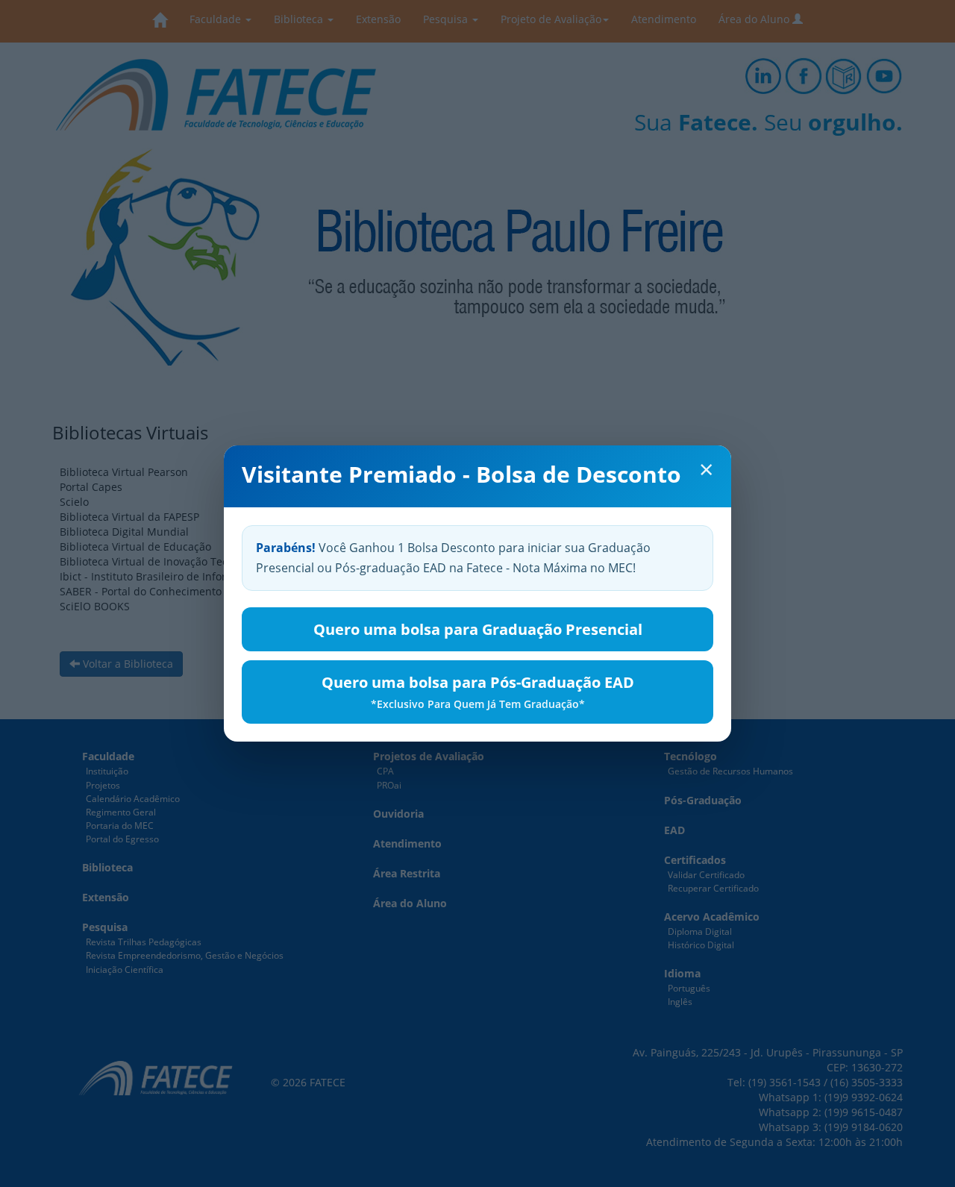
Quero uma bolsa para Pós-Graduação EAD (478, 691)
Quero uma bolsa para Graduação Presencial (477, 629)
